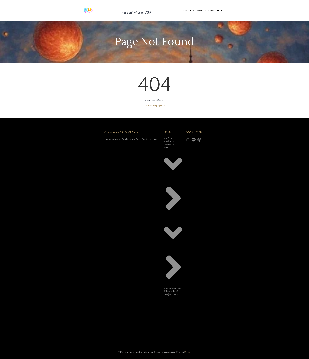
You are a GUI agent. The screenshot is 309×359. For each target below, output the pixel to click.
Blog (219, 10)
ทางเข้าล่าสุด (198, 10)
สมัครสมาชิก (210, 10)
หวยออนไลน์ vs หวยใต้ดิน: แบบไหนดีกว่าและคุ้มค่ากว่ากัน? (172, 291)
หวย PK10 (187, 10)
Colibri (188, 352)
